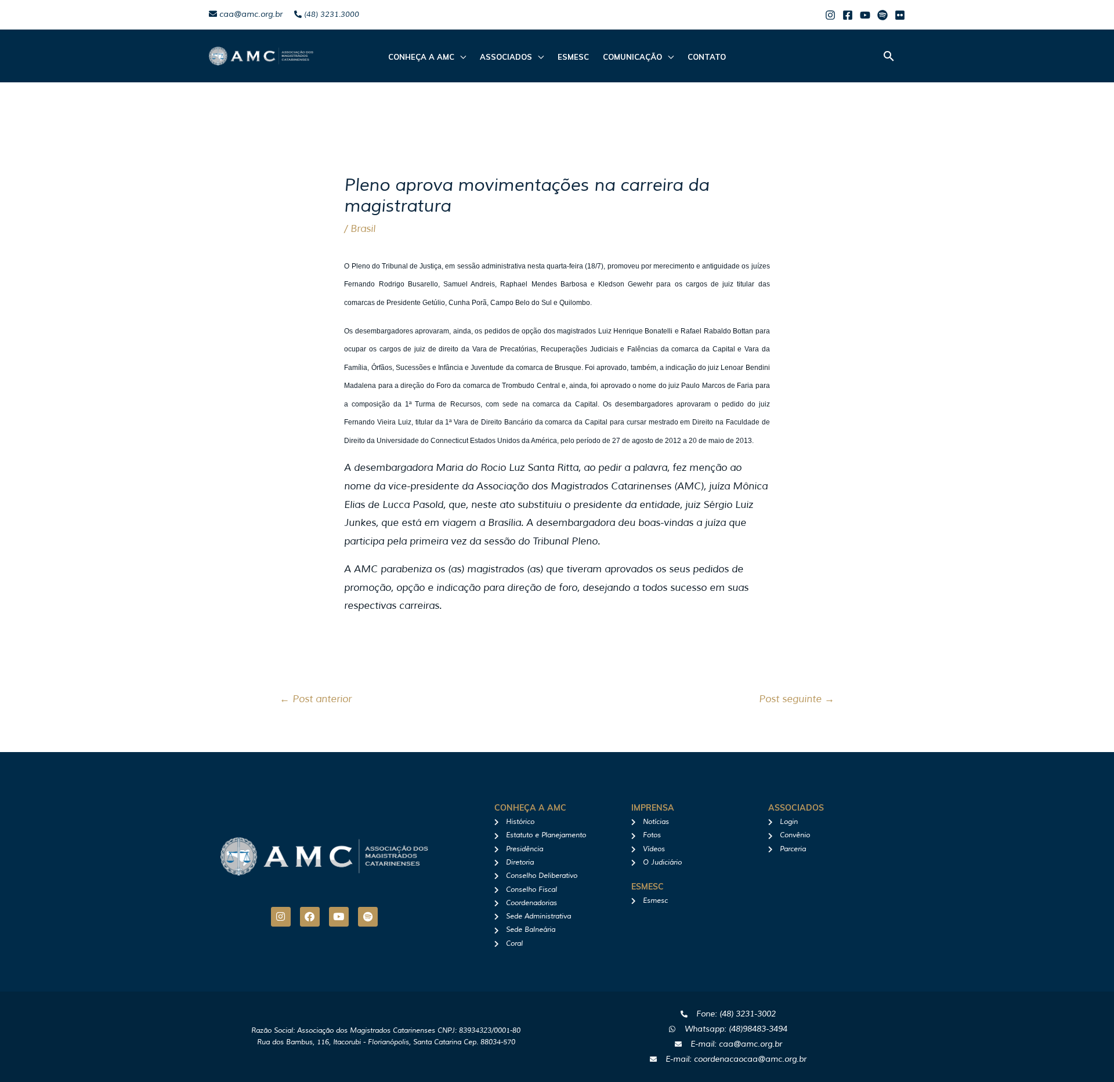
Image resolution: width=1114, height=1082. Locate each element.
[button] (889, 56)
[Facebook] (847, 15)
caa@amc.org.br (250, 14)
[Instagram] (830, 15)
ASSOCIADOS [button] (506, 56)
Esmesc (573, 56)
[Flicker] (900, 15)
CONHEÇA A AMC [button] (421, 56)
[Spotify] (882, 15)
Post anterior (316, 699)
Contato (707, 56)
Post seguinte (796, 699)
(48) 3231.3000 (330, 14)
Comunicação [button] (632, 56)
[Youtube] (865, 15)
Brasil (362, 229)
